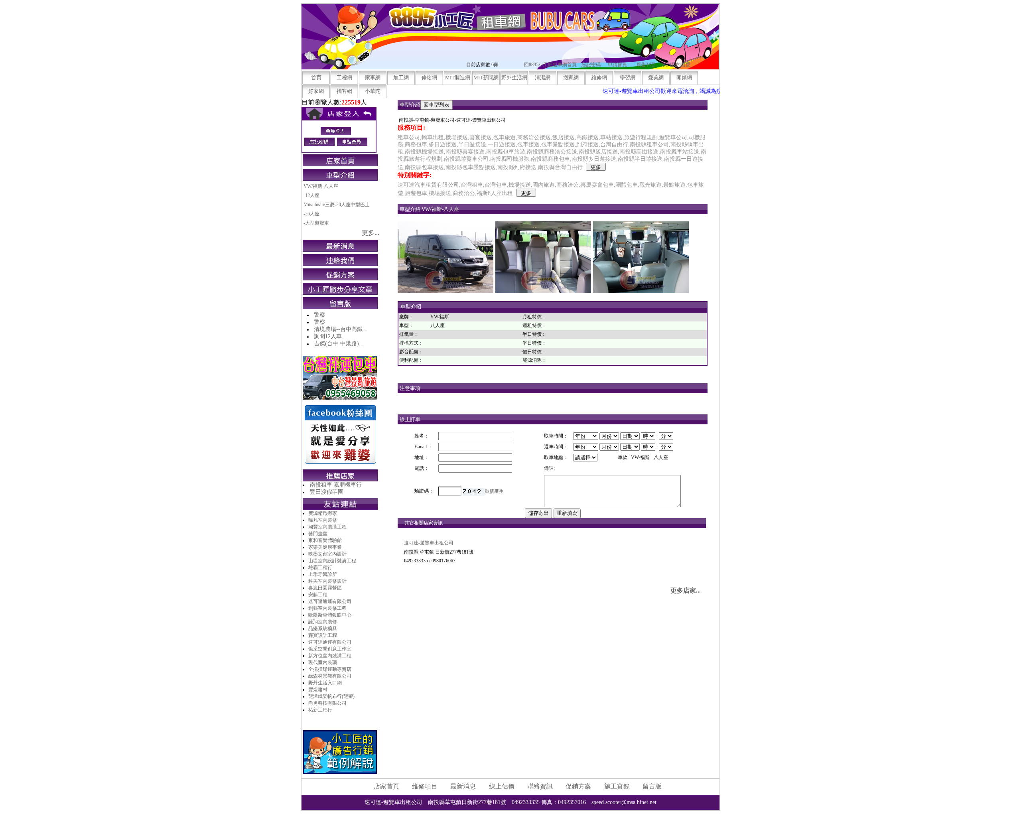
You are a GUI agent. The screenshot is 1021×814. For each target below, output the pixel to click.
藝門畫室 (317, 533)
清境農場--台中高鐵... (340, 329)
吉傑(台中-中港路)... (339, 344)
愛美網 (656, 78)
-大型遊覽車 (316, 223)
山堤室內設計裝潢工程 (332, 561)
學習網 (627, 78)
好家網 (316, 91)
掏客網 (344, 91)
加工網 (401, 78)
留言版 (652, 786)
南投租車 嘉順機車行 (336, 485)
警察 (319, 315)
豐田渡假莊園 (326, 492)
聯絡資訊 (540, 786)
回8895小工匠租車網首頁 (550, 64)
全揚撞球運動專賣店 (329, 669)
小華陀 (372, 91)
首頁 (316, 78)
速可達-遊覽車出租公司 (428, 543)
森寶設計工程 (322, 635)
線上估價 (501, 786)
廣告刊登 (646, 64)
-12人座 (311, 195)
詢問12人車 (328, 336)
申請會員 (617, 64)
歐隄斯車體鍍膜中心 (329, 615)
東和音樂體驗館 (325, 540)
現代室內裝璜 (322, 662)
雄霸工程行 (320, 567)
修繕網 (429, 78)
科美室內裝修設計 (327, 581)
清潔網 (542, 78)
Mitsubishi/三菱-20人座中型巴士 (337, 204)
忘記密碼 (591, 64)
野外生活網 (514, 78)
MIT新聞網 (486, 78)
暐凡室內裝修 (322, 520)
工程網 (344, 78)
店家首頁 (386, 786)
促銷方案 (578, 786)
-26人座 (311, 214)
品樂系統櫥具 (322, 628)
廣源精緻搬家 (322, 513)
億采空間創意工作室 (329, 649)
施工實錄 (617, 786)
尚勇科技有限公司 (327, 703)
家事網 (372, 78)
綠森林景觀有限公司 (329, 676)
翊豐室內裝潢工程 (327, 527)
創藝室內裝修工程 (327, 608)
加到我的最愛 (676, 64)
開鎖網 (684, 78)
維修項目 (425, 786)
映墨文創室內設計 (327, 554)
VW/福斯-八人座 (321, 186)
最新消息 (463, 786)
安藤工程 (317, 594)
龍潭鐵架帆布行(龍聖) (331, 696)
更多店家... (685, 590)
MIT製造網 (457, 78)
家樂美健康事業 (325, 547)
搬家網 (571, 78)
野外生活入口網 (325, 683)
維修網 (599, 78)
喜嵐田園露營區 (325, 588)
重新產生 (494, 491)
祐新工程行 (320, 710)
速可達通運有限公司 (329, 601)
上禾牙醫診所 (322, 574)
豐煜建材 (317, 689)
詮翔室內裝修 (322, 622)
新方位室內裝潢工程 (329, 655)
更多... (370, 232)
